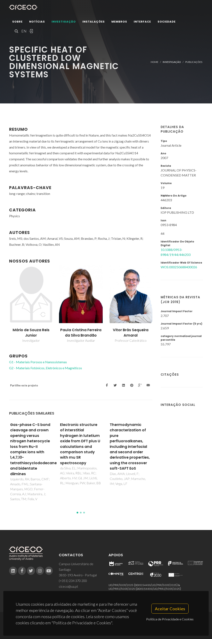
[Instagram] (40, 571)
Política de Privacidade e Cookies (170, 619)
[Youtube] (49, 571)
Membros (119, 22)
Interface (142, 22)
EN (23, 31)
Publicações (193, 62)
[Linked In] (13, 571)
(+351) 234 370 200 (73, 581)
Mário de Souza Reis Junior (31, 332)
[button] (77, 512)
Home (154, 62)
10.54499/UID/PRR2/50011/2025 (160, 589)
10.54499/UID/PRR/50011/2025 (158, 585)
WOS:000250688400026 (179, 267)
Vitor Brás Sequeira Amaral (130, 332)
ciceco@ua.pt (68, 586)
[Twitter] (31, 571)
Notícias (37, 22)
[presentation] (5, 304)
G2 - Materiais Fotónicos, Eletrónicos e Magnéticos (45, 368)
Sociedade (167, 22)
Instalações (93, 22)
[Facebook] (22, 571)
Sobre (17, 22)
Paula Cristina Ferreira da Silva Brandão (80, 332)
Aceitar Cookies (170, 608)
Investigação (64, 22)
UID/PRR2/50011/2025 (121, 589)
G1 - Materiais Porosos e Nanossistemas (38, 362)
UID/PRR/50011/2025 (120, 585)
